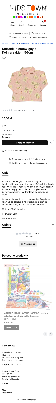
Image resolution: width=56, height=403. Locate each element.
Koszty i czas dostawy (11, 352)
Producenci (7, 393)
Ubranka (14, 43)
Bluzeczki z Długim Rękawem (43, 43)
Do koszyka (11, 327)
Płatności (6, 355)
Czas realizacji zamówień (12, 360)
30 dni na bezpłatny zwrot (13, 357)
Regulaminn (7, 374)
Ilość (4, 126)
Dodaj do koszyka (25, 142)
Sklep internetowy (25, 400)
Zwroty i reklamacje (10, 379)
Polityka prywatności (11, 376)
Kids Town (4, 43)
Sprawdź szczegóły (38, 37)
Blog (4, 390)
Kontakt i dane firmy (10, 371)
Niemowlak (25, 43)
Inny (4, 58)
